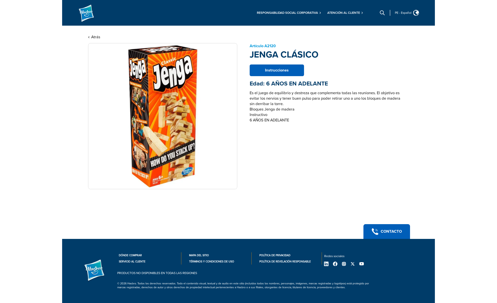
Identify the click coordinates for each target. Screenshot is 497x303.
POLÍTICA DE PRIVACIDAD (274, 255)
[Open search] (382, 13)
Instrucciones (277, 70)
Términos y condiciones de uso (211, 261)
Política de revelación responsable (285, 261)
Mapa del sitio (199, 255)
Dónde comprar (130, 255)
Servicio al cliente (132, 261)
